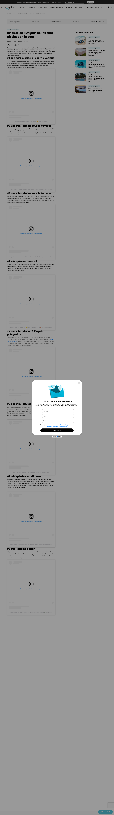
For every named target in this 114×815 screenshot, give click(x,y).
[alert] (57, 407)
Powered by (55, 436)
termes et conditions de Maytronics (62, 425)
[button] (79, 383)
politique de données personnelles (57, 426)
